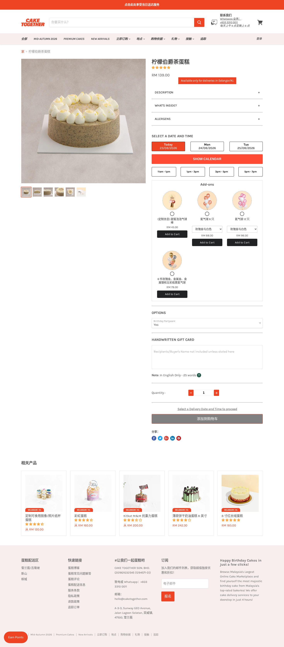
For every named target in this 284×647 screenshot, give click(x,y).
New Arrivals (100, 39)
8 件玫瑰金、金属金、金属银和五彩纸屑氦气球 (172, 280)
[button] (161, 67)
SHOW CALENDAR (207, 159)
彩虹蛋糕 (80, 516)
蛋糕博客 (74, 568)
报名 (167, 596)
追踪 (203, 39)
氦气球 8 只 (207, 219)
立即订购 (122, 39)
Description (164, 92)
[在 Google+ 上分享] (166, 438)
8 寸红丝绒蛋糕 (232, 516)
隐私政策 (74, 596)
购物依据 (157, 39)
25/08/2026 (246, 146)
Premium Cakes (74, 39)
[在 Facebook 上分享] (154, 438)
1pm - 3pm (193, 171)
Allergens (163, 119)
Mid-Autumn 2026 (45, 39)
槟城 (24, 579)
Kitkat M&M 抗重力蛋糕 (140, 516)
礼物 (174, 39)
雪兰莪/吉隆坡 (30, 568)
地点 (139, 39)
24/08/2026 (207, 146)
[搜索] (199, 22)
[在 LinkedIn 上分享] (172, 438)
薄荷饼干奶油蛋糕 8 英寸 (190, 516)
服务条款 (74, 590)
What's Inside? (166, 105)
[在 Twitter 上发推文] (160, 438)
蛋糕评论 (74, 579)
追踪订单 (74, 607)
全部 (24, 39)
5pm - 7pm (250, 171)
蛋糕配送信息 (76, 584)
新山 (24, 573)
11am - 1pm (164, 171)
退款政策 (74, 601)
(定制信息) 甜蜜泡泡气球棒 (172, 220)
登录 (259, 38)
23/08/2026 (168, 146)
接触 (189, 39)
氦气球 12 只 (242, 219)
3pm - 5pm (221, 171)
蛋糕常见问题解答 (79, 573)
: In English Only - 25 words (184, 375)
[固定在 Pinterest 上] (178, 438)
